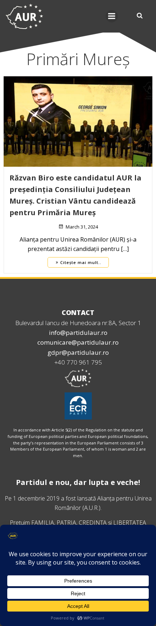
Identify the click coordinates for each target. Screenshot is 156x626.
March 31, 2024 (82, 226)
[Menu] (112, 16)
